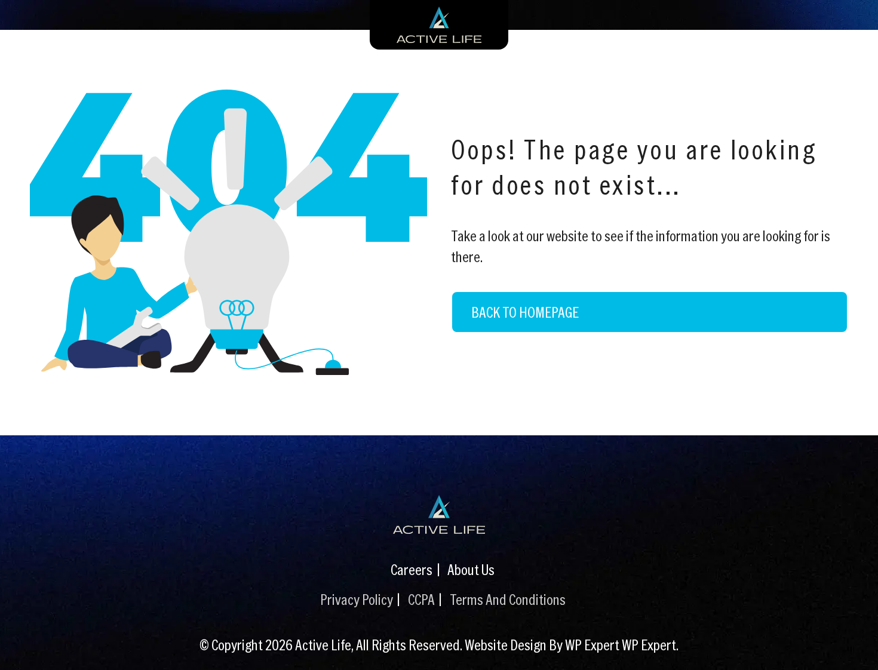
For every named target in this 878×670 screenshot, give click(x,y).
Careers (411, 569)
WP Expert (649, 644)
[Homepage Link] (439, 514)
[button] (857, 643)
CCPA (421, 598)
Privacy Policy (356, 598)
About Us (471, 569)
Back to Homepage (525, 311)
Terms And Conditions (508, 598)
